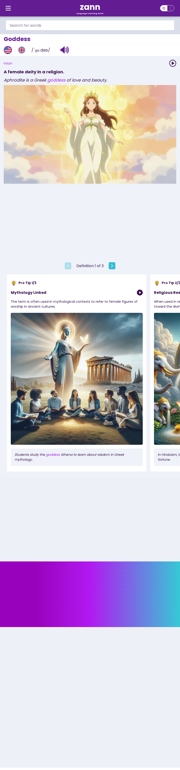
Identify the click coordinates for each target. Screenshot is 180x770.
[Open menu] (8, 8)
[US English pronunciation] (8, 50)
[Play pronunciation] (172, 63)
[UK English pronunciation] (22, 50)
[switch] (167, 8)
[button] (64, 49)
